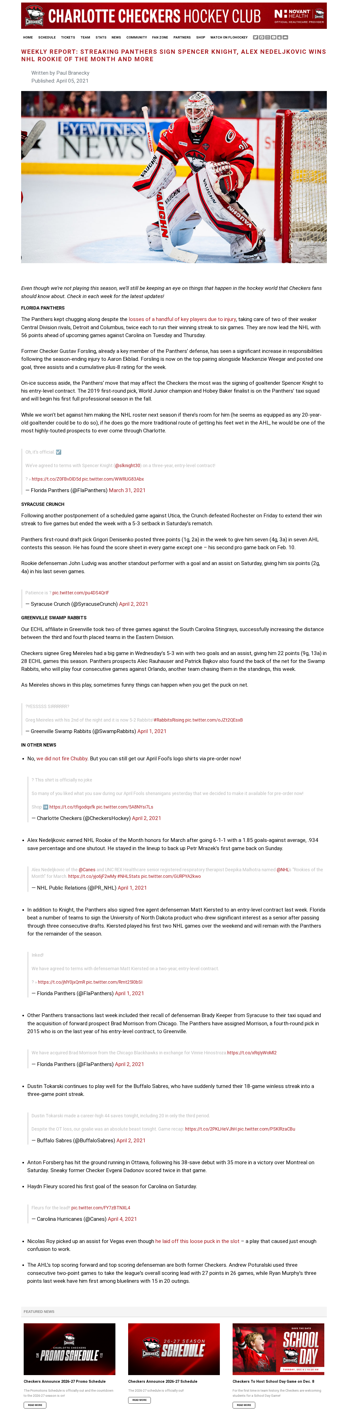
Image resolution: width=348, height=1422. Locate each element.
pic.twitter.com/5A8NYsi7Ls (124, 807)
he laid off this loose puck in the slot (197, 1241)
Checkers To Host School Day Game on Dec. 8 (273, 1381)
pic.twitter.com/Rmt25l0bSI (114, 982)
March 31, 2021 (127, 490)
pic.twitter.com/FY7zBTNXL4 (100, 1207)
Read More (35, 1405)
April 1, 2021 (152, 731)
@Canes (87, 869)
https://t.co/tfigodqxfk (72, 807)
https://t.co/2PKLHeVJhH (211, 1129)
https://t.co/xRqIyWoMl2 (252, 1052)
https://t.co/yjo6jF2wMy (92, 876)
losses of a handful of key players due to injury (182, 319)
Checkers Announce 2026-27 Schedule (162, 1381)
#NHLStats (128, 876)
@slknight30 (127, 465)
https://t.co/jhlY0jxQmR (61, 982)
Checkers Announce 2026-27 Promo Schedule (65, 1381)
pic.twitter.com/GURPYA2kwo (171, 876)
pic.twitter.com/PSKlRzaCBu (266, 1129)
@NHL (282, 869)
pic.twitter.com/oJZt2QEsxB (214, 720)
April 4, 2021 (122, 1219)
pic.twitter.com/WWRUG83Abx (113, 479)
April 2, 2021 (133, 604)
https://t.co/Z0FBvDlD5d (56, 479)
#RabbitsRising (169, 720)
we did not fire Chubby (61, 758)
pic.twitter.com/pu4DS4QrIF (80, 592)
